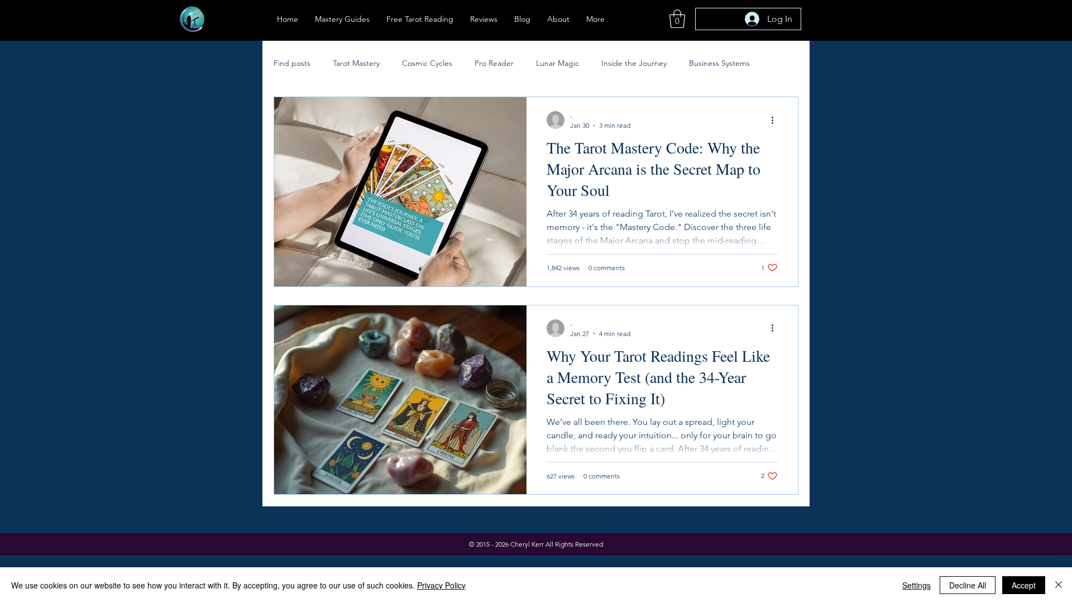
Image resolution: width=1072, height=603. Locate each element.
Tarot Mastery (356, 63)
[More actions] (776, 120)
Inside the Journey (634, 63)
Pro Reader (494, 63)
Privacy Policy (441, 585)
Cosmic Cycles (427, 63)
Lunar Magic (557, 63)
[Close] (1058, 585)
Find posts (292, 63)
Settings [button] (916, 585)
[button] (677, 18)
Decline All (967, 585)
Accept (1024, 585)
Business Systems (719, 63)
